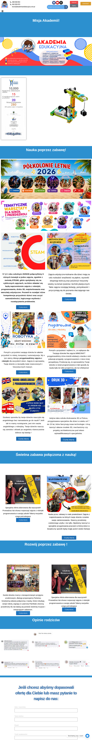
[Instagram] (61, 2)
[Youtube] (57, 2)
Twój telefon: (19, 716)
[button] (2, 11)
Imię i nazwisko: (20, 707)
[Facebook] (54, 2)
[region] (46, 51)
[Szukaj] (66, 7)
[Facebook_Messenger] (87, 736)
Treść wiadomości (21, 734)
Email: (17, 725)
